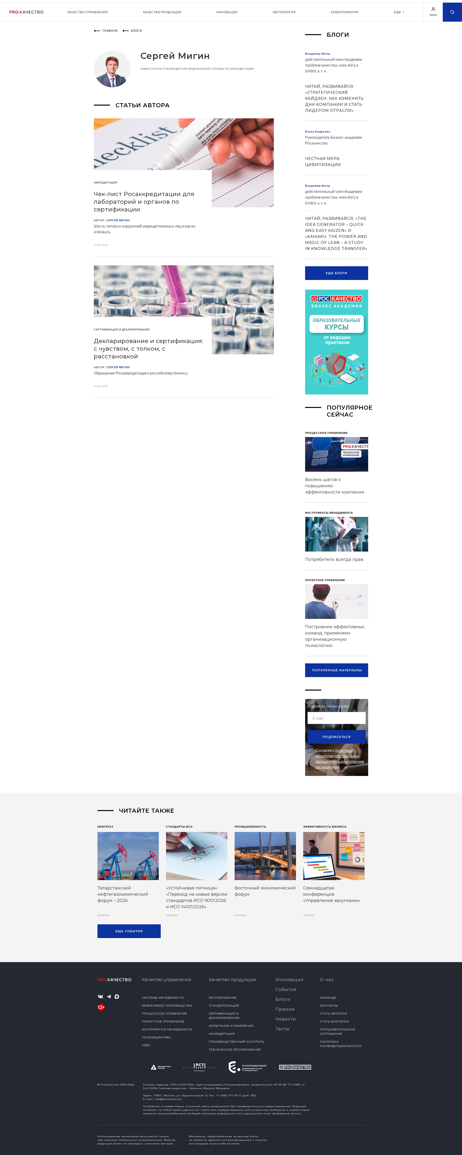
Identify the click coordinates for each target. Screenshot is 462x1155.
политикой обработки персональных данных (337, 756)
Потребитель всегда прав (334, 559)
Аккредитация (222, 1033)
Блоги (283, 999)
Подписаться (336, 737)
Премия (285, 1009)
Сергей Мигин (118, 220)
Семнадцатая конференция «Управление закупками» (331, 894)
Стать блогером (334, 1021)
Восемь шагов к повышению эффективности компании (334, 486)
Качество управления (88, 12)
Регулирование (223, 997)
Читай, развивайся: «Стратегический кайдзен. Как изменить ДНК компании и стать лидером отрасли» (334, 98)
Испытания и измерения (231, 1026)
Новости (286, 1019)
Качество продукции (162, 12)
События (286, 989)
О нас (327, 979)
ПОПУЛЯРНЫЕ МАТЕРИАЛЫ (337, 670)
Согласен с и (339, 758)
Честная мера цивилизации (323, 161)
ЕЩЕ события (129, 931)
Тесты (283, 1029)
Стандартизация (224, 1005)
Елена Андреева (317, 131)
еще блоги (336, 273)
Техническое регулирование (235, 1049)
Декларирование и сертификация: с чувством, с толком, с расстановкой (148, 348)
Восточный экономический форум (265, 891)
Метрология (284, 12)
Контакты (329, 1005)
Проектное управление (163, 1021)
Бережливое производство (167, 1005)
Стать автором (333, 1013)
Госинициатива (156, 1037)
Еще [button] (398, 12)
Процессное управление (164, 1013)
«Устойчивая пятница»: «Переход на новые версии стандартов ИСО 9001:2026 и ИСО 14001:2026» (196, 897)
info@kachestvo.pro (168, 1099)
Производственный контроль (236, 1041)
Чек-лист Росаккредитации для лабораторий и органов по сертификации (144, 201)
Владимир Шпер (317, 53)
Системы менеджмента (163, 997)
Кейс (146, 1045)
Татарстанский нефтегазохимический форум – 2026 (122, 894)
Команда (328, 997)
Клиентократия (345, 12)
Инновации (227, 12)
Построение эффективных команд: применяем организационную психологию (334, 636)
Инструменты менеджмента (167, 1029)
